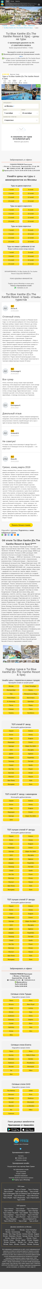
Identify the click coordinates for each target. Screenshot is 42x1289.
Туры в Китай (8, 1195)
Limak (11, 1008)
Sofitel (31, 1090)
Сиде (11, 738)
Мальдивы (11, 784)
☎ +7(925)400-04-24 (28, 168)
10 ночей (31, 193)
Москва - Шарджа (32, 1240)
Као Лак (11, 769)
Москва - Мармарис (9, 1236)
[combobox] (21, 106)
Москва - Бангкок (33, 1236)
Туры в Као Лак (8, 1217)
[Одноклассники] (15, 535)
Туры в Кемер (8, 1210)
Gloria (31, 1016)
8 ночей (30, 189)
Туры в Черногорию (32, 1197)
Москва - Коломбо (10, 1242)
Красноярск (30, 697)
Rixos (30, 1000)
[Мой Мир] (18, 535)
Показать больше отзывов (21, 525)
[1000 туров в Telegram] (20, 1149)
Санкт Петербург (30, 686)
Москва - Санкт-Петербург (28, 1230)
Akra (30, 1031)
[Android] (14, 1129)
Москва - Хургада (22, 1236)
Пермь (31, 705)
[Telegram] (9, 535)
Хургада (11, 746)
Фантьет (11, 776)
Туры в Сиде (23, 1221)
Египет (31, 742)
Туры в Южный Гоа (10, 1221)
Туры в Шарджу (34, 1212)
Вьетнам (11, 773)
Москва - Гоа (22, 1242)
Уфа (11, 694)
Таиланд (11, 761)
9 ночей (11, 193)
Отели (12, 1)
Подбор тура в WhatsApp (22, 1180)
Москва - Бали (8, 1244)
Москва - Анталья (22, 1234)
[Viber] (6, 535)
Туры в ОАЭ (21, 1199)
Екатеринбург (11, 690)
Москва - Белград (33, 1244)
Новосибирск (11, 697)
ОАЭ (11, 750)
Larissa (30, 1008)
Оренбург (31, 701)
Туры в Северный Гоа (29, 1219)
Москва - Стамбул (20, 1244)
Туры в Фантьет (20, 1217)
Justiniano (11, 1016)
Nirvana (11, 1004)
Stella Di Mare (30, 1055)
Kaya (30, 1012)
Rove (30, 1094)
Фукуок (31, 776)
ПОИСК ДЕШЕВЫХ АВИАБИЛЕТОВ (21, 278)
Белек (11, 734)
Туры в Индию (7, 1197)
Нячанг (30, 773)
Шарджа (11, 757)
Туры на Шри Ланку (21, 1191)
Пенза (11, 705)
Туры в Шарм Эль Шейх (10, 1212)
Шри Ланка (11, 780)
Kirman (11, 1012)
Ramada (11, 1098)
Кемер (31, 734)
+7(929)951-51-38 (22, 288)
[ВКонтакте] (12, 535)
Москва (11, 686)
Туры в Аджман (9, 1215)
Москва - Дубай (20, 1240)
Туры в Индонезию (19, 1197)
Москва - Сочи (10, 1230)
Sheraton (11, 1059)
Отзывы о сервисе (21, 1173)
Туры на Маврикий (33, 1193)
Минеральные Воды (30, 694)
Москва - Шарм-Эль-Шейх (13, 1238)
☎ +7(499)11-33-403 (13, 168)
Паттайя (30, 761)
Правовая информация (21, 1175)
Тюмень (11, 713)
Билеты (18, 1)
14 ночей (31, 201)
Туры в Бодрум (20, 1210)
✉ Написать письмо (21, 1160)
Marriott (11, 1106)
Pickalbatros (30, 1063)
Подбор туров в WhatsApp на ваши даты (21, 283)
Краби (31, 765)
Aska (30, 1027)
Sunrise (11, 1055)
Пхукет (31, 769)
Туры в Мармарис (32, 1208)
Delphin (30, 1019)
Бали (30, 784)
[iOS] (27, 1130)
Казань (31, 690)
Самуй (11, 765)
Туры (7, 1)
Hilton (30, 1070)
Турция (11, 731)
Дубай (11, 753)
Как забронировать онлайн (21, 1169)
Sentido (30, 1059)
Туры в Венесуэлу (32, 1195)
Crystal (11, 1023)
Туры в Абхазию (9, 1189)
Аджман (30, 753)
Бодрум (30, 738)
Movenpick (30, 1066)
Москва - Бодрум (33, 1234)
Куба (30, 780)
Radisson (11, 1063)
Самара (11, 709)
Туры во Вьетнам (19, 1195)
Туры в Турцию (21, 1189)
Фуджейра (30, 757)
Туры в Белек (20, 1208)
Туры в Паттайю (33, 1215)
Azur (11, 1074)
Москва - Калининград (13, 1232)
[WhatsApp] (2, 535)
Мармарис (11, 742)
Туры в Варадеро (11, 1219)
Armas (11, 1031)
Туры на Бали (33, 1221)
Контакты (21, 1156)
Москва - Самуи (9, 1240)
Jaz (11, 1070)
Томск (31, 709)
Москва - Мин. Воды (9, 1234)
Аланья (30, 731)
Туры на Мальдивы (9, 1193)
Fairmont (11, 1113)
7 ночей (11, 189)
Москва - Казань (31, 1232)
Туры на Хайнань (32, 1217)
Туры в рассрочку (21, 1171)
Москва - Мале (33, 1242)
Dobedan (11, 1019)
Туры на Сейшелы (21, 1193)
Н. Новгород (11, 701)
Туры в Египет (8, 1191)
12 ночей (31, 197)
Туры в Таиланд (33, 1189)
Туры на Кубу (34, 1191)
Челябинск (30, 713)
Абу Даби (31, 750)
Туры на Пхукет (21, 1215)
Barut (30, 1023)
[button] (39, 92)
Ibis (11, 1109)
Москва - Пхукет (32, 1238)
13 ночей (11, 201)
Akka (11, 1035)
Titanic (11, 1000)
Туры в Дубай (23, 1212)
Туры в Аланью (8, 1208)
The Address (11, 1090)
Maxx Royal (30, 1004)
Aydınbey (11, 1027)
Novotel (11, 1066)
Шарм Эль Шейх (30, 746)
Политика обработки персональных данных (21, 1177)
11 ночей (11, 197)
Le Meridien (30, 1106)
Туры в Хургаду (33, 1210)
